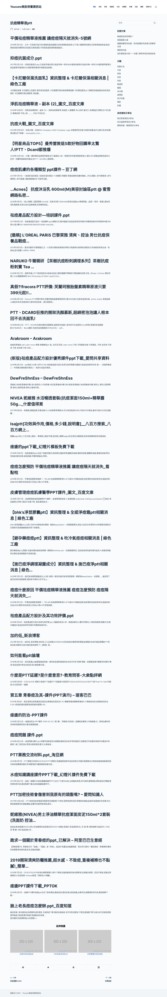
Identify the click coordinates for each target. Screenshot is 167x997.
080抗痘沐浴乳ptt (61, 954)
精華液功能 (121, 50)
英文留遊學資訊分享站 (126, 122)
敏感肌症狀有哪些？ (125, 36)
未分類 (120, 91)
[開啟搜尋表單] (156, 7)
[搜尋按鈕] (154, 22)
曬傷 (141, 7)
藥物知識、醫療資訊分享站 (128, 125)
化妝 (118, 7)
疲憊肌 (124, 7)
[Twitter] (48, 967)
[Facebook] (23, 967)
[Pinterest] (73, 967)
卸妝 (105, 7)
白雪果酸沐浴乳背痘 (95, 954)
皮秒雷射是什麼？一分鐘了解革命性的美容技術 (136, 53)
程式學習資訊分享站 (125, 118)
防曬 (130, 7)
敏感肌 (112, 7)
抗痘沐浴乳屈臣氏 (26, 954)
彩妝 (100, 7)
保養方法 (148, 7)
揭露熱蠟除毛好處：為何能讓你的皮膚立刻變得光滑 (136, 45)
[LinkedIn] (98, 967)
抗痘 (136, 7)
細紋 (94, 7)
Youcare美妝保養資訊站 (25, 6)
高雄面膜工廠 (122, 40)
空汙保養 (121, 98)
